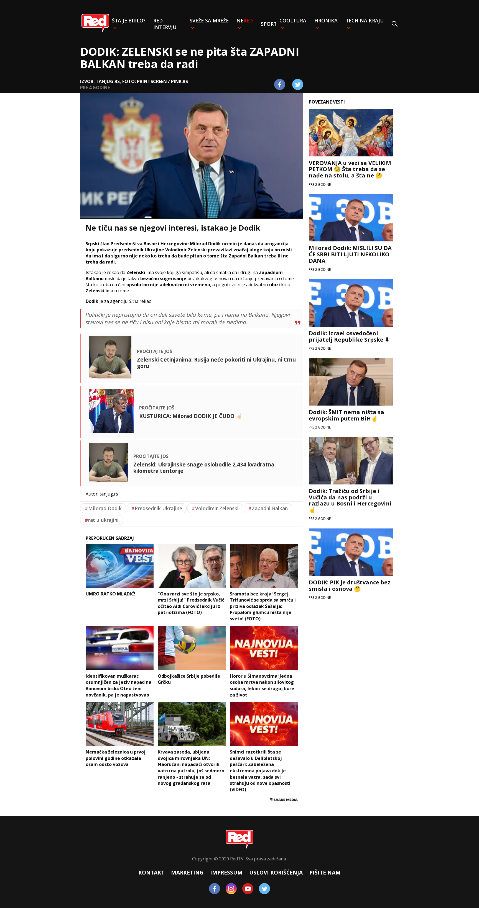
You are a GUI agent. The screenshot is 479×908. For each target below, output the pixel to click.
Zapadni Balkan (268, 508)
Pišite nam (325, 872)
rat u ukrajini (102, 520)
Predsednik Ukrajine (156, 508)
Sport (269, 23)
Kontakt (151, 872)
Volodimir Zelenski (215, 508)
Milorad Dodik (103, 508)
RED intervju (165, 23)
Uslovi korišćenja (276, 872)
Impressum (226, 872)
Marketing (187, 872)
